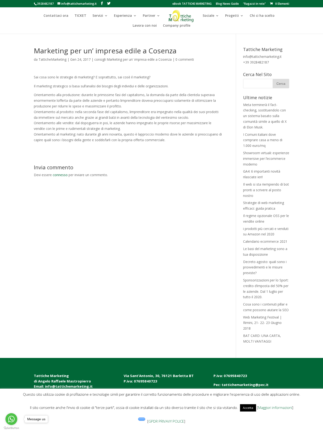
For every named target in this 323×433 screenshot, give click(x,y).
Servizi (97, 16)
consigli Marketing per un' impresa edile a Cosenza (133, 59)
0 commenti (184, 59)
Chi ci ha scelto (262, 16)
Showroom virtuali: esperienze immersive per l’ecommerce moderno (266, 158)
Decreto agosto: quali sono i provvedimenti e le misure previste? (265, 267)
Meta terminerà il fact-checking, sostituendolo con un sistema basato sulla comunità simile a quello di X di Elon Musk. (265, 115)
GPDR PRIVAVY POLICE (166, 421)
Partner (149, 16)
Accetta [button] (248, 408)
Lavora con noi (145, 26)
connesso (60, 175)
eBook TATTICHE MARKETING (192, 4)
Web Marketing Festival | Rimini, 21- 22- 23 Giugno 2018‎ (262, 323)
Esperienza (123, 16)
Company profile (176, 26)
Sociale (208, 16)
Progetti (232, 16)
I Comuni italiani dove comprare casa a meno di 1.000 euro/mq (262, 140)
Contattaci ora (56, 16)
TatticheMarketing (52, 59)
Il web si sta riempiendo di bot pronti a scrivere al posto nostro (266, 190)
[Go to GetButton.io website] (11, 428)
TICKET (80, 16)
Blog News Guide (227, 4)
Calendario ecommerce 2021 (265, 241)
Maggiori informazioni (275, 407)
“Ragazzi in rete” (254, 4)
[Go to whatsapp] (11, 419)
